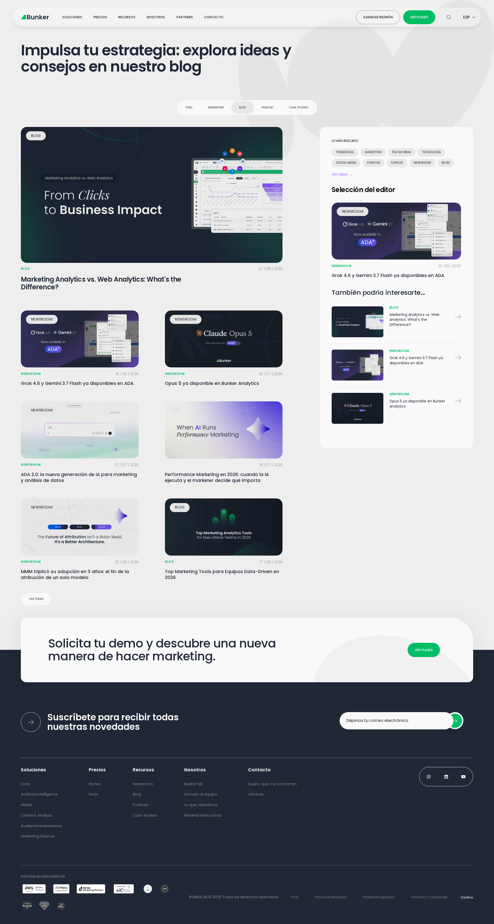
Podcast (268, 107)
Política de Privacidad (331, 897)
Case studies (298, 107)
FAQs (295, 897)
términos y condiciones (429, 897)
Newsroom (216, 107)
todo (189, 107)
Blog (242, 107)
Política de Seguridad (379, 897)
